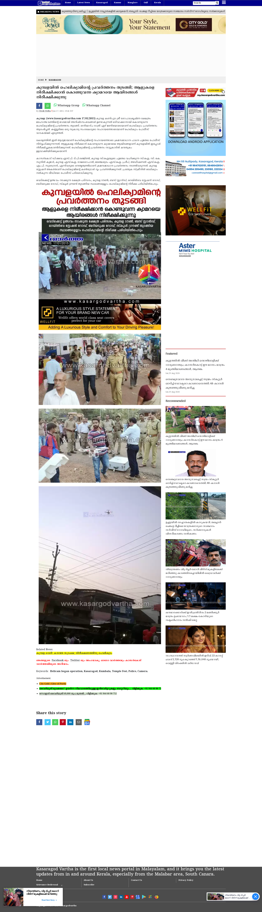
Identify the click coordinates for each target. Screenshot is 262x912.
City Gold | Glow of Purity (52, 683)
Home (68, 3)
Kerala (157, 3)
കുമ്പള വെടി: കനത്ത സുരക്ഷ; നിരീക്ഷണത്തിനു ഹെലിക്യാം (74, 653)
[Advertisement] (127, 55)
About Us (88, 880)
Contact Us (136, 880)
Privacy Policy (185, 880)
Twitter (75, 660)
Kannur (117, 3)
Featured (171, 353)
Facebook (58, 660)
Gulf (146, 3)
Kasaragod (102, 3)
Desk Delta (45, 111)
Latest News (83, 3)
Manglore (133, 3)
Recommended (176, 401)
